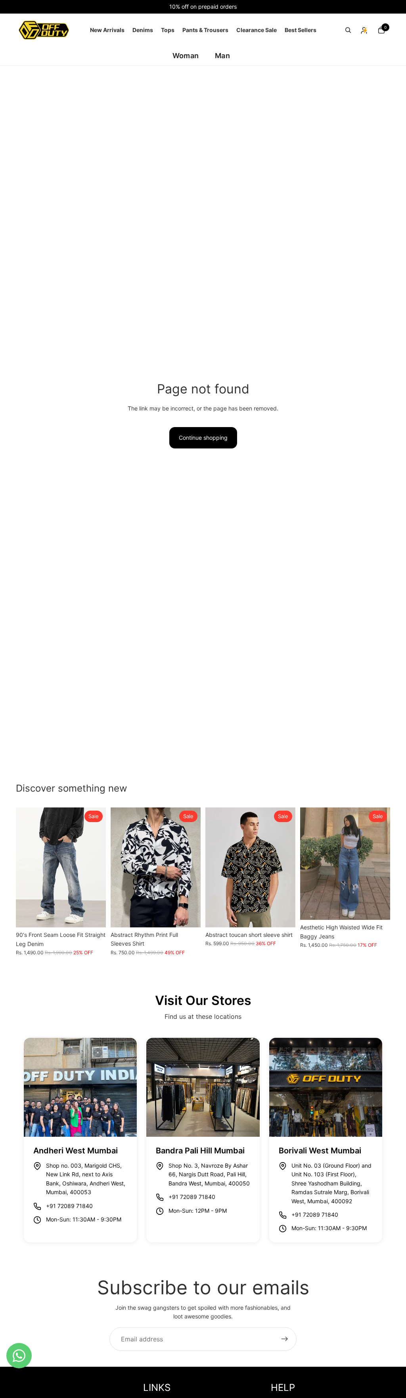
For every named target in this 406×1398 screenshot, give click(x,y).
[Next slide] (97, 867)
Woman (185, 55)
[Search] (348, 30)
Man (222, 55)
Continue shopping (203, 437)
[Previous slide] (24, 867)
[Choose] (93, 915)
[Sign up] (284, 1339)
